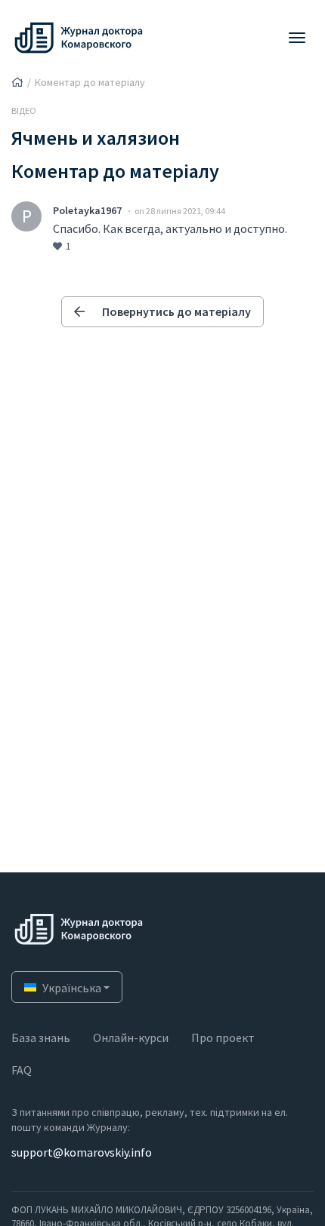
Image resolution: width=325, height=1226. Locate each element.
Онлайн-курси (131, 1037)
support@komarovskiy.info (81, 1152)
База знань (40, 1037)
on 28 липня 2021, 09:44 (180, 210)
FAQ (21, 1069)
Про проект (223, 1037)
